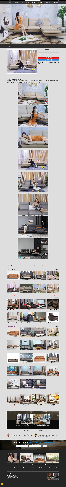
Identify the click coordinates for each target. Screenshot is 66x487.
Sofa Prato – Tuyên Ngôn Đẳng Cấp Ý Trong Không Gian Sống (39, 465)
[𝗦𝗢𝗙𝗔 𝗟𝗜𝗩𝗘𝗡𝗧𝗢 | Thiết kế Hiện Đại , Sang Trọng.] (39, 384)
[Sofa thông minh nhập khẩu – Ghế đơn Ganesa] (53, 317)
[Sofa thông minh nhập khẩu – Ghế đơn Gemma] (26, 304)
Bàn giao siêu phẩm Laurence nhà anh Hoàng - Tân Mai (41, 424)
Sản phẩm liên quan (11, 269)
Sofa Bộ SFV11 (53, 404)
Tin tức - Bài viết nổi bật (23, 473)
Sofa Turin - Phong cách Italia (13, 376)
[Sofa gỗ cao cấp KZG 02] (13, 399)
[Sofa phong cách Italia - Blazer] (13, 358)
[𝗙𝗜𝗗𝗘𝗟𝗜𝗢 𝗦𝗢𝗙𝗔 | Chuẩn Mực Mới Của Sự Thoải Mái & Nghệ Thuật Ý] (13, 304)
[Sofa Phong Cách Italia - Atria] (26, 345)
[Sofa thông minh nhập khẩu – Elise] (39, 317)
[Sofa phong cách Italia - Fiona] (53, 332)
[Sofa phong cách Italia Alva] (26, 288)
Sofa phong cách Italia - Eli (26, 376)
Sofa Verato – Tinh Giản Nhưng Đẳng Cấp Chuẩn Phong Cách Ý (53, 465)
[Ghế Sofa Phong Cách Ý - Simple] (39, 371)
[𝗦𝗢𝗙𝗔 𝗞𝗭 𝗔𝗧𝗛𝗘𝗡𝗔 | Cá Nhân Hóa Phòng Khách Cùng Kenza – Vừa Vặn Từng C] (53, 371)
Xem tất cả (57, 269)
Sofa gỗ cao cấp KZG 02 (13, 404)
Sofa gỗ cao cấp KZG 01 (26, 404)
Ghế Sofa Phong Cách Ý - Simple (39, 376)
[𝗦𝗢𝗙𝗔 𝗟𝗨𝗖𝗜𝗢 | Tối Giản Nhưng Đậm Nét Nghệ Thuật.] (26, 384)
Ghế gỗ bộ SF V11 (39, 404)
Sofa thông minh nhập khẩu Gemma (39, 309)
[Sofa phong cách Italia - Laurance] (53, 345)
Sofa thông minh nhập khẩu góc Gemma (13, 322)
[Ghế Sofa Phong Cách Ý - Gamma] (13, 332)
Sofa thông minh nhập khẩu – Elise (39, 322)
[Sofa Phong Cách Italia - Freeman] (13, 345)
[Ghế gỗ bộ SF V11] (39, 399)
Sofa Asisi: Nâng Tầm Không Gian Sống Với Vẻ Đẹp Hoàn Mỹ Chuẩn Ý (13, 465)
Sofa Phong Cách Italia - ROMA (26, 281)
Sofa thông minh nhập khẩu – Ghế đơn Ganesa (53, 322)
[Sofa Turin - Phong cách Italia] (13, 371)
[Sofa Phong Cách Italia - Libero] (26, 332)
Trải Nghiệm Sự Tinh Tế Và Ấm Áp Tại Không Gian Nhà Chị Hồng (24, 424)
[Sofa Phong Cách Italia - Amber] (26, 358)
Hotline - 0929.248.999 (49, 57)
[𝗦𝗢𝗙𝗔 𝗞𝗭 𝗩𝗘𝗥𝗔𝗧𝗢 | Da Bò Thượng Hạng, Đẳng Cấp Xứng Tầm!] (13, 384)
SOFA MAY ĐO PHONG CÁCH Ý (11, 326)
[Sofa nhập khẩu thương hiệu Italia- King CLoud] (53, 304)
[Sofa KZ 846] (39, 275)
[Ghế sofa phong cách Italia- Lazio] (39, 345)
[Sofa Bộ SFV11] (53, 399)
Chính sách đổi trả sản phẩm (23, 478)
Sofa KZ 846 (39, 281)
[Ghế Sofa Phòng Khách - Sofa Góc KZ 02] (53, 288)
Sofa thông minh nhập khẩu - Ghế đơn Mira (26, 322)
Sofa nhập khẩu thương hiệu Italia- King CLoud (53, 309)
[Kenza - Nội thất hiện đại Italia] (33, 2)
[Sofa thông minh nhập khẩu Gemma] (39, 304)
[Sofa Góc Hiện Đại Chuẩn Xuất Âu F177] (53, 275)
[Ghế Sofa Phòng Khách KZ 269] (13, 288)
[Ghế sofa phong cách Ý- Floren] (39, 332)
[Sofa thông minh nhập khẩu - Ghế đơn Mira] (26, 317)
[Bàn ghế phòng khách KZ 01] (39, 288)
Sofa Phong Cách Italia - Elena (13, 281)
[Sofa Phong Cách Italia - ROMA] (26, 275)
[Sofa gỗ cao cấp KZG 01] (26, 399)
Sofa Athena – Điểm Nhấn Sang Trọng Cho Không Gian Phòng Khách (26, 465)
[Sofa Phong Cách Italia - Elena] (13, 275)
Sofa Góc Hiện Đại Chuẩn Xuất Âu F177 (53, 281)
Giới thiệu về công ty (36, 473)
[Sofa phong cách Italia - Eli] (26, 371)
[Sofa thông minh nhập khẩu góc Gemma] (13, 317)
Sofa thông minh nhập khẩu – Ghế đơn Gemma (26, 309)
